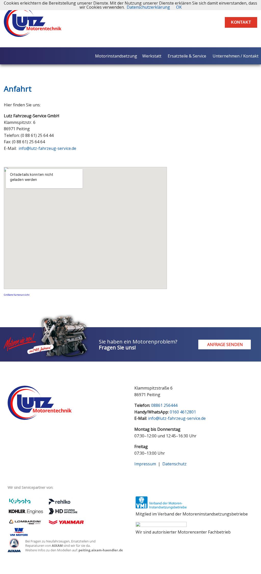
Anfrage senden (224, 344)
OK (179, 7)
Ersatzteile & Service (187, 56)
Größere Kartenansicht (17, 294)
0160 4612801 (183, 412)
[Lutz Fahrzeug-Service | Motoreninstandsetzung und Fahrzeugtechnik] (32, 32)
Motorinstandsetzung (116, 56)
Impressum (145, 464)
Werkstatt (151, 56)
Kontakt (241, 22)
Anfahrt (18, 88)
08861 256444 (164, 405)
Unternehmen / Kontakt (235, 56)
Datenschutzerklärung (148, 7)
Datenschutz (174, 464)
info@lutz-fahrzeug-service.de (47, 148)
